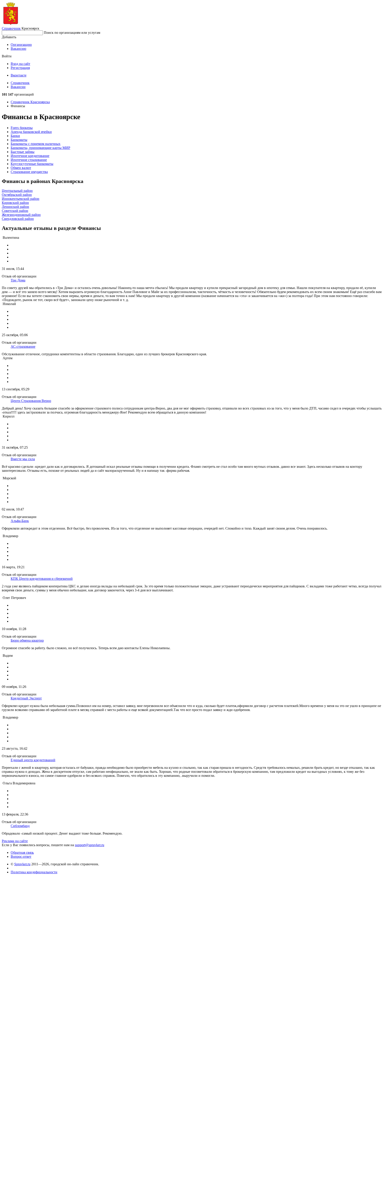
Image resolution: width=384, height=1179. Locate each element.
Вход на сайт (20, 64)
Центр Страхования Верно (31, 401)
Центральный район (17, 191)
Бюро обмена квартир (27, 640)
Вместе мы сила (23, 459)
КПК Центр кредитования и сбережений (42, 578)
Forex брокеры (22, 128)
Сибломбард (20, 826)
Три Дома (18, 280)
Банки (15, 136)
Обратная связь (22, 852)
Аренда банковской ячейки (31, 132)
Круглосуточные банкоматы (32, 164)
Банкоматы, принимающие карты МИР (40, 148)
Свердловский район (18, 219)
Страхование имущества (29, 172)
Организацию (21, 44)
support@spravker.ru (89, 845)
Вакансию (18, 48)
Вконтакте (18, 75)
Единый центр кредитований (33, 760)
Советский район (15, 211)
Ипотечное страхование (29, 160)
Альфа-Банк (20, 521)
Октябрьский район (17, 195)
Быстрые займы (22, 152)
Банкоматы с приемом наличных (35, 144)
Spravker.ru (22, 864)
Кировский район (15, 203)
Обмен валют (21, 168)
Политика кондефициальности (34, 872)
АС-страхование (23, 346)
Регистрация (20, 68)
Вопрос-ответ (21, 856)
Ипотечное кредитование (30, 156)
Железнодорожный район (21, 215)
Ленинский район (15, 207)
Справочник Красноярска (30, 102)
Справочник (11, 28)
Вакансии (18, 87)
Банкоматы (19, 140)
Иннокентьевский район (20, 199)
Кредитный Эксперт (26, 698)
